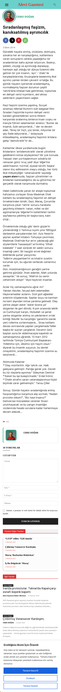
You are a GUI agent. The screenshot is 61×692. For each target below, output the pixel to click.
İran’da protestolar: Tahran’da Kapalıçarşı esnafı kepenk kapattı (29, 590)
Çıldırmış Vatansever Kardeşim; (20, 547)
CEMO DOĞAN (25, 16)
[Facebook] (6, 40)
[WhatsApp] (25, 40)
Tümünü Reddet (30, 686)
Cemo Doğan (8, 585)
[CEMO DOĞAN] (9, 16)
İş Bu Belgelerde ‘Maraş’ (17, 563)
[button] (54, 4)
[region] (30, 666)
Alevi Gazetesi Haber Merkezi (14, 596)
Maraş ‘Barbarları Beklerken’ (19, 555)
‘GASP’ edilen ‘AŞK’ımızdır (18, 538)
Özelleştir (30, 678)
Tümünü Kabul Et (30, 670)
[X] (12, 40)
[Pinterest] (19, 40)
